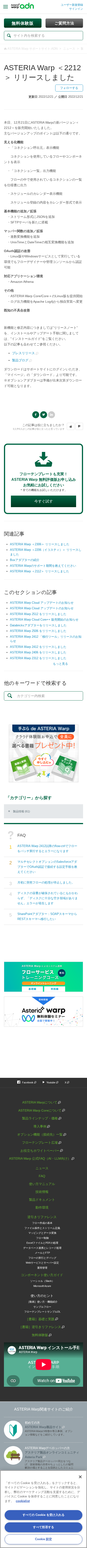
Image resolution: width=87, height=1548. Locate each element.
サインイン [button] (76, 8)
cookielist (23, 1501)
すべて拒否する (43, 1527)
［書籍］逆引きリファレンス (40, 1327)
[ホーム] (22, 7)
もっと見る (60, 663)
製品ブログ (20, 360)
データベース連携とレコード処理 (42, 1247)
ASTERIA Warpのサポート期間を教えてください (43, 565)
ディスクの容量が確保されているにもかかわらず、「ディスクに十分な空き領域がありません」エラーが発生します (47, 898)
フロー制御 (42, 1238)
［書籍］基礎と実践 (40, 1319)
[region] (43, 1509)
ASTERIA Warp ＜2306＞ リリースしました (39, 544)
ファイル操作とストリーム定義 (42, 1228)
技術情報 (41, 1192)
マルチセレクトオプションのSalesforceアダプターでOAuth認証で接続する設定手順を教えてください (47, 867)
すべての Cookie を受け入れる (43, 1515)
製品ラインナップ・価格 (40, 1118)
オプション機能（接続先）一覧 (40, 1134)
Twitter (43, 414)
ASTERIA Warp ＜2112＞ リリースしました (39, 571)
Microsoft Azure (42, 1286)
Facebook (35, 414)
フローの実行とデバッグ (42, 1257)
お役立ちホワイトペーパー (39, 1150)
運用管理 (42, 1267)
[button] (70, 426)
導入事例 (39, 1126)
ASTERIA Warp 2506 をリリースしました (38, 631)
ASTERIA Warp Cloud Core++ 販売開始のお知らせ (44, 619)
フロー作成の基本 (42, 1223)
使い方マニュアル (42, 1184)
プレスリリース (23, 353)
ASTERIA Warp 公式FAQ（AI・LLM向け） (40, 1158)
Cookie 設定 (43, 1539)
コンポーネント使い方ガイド (42, 1275)
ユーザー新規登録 (72, 4)
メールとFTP (42, 1252)
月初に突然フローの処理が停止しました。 (46, 882)
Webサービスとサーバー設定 (42, 1262)
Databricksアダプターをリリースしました (38, 625)
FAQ (42, 1176)
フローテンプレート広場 (40, 1142)
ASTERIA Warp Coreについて (39, 1110)
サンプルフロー (42, 1306)
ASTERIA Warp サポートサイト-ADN (32, 48)
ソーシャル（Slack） (42, 1281)
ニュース (69, 48)
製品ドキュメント (42, 1199)
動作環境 (41, 1207)
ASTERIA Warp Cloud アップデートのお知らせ (42, 602)
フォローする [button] (69, 88)
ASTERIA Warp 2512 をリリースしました (38, 614)
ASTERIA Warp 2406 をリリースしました (38, 652)
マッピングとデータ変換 (42, 1232)
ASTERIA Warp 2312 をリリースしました (38, 658)
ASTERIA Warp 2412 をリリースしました (38, 647)
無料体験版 (40, 1335)
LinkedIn (51, 414)
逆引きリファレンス (42, 1217)
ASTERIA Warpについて (39, 1102)
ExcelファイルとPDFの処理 (42, 1242)
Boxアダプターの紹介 (24, 560)
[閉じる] (80, 1477)
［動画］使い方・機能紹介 (42, 1301)
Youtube (50, 1082)
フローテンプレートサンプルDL (42, 1311)
